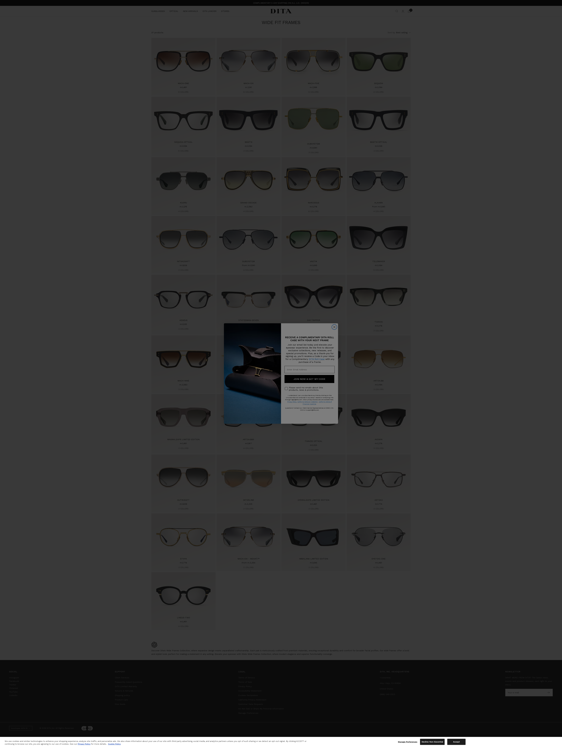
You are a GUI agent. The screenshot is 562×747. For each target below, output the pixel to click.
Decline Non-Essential (432, 742)
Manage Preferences (407, 742)
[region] (281, 742)
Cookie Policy (114, 744)
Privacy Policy (84, 744)
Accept (456, 742)
